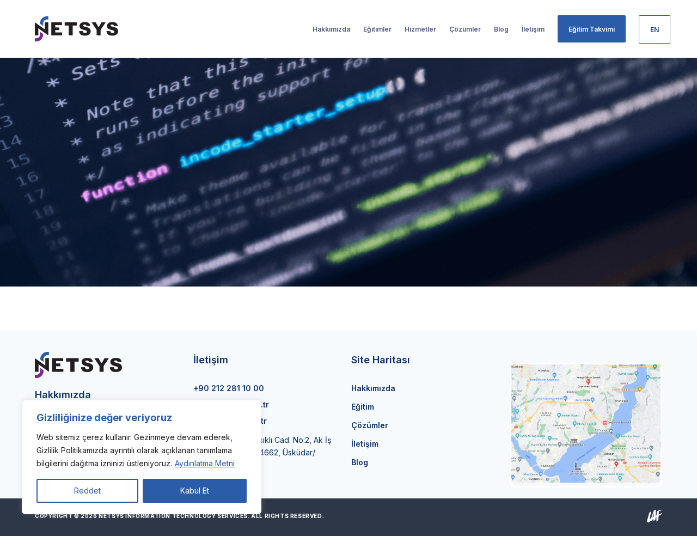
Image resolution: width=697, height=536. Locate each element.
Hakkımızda (373, 388)
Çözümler (369, 425)
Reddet (87, 490)
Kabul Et (194, 490)
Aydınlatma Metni (205, 463)
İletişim (364, 443)
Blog (359, 462)
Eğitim (362, 406)
